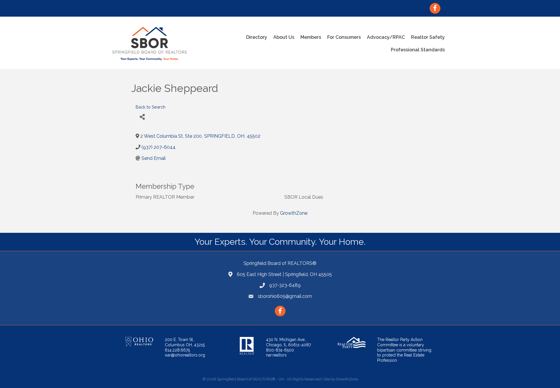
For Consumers (344, 37)
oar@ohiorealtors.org (185, 355)
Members (310, 37)
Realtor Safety (428, 37)
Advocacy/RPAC (386, 37)
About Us (283, 37)
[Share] (142, 116)
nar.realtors (276, 355)
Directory (256, 37)
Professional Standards (418, 50)
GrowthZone (293, 213)
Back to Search (150, 106)
